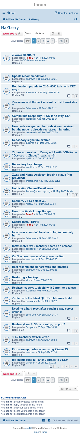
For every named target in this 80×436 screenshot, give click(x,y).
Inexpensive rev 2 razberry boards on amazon (42, 246)
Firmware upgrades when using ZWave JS (40, 349)
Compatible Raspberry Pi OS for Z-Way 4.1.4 (41, 115)
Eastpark (30, 301)
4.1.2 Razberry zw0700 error (30, 337)
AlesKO (29, 204)
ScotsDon (31, 314)
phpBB (28, 428)
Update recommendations (29, 76)
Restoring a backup (25, 277)
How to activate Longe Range (31, 211)
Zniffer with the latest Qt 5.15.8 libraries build (42, 298)
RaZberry (10, 27)
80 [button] (61, 41)
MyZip (29, 158)
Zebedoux (31, 108)
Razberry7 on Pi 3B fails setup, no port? (38, 324)
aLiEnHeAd (31, 92)
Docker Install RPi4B (25, 221)
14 (67, 366)
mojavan (30, 143)
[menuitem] (11, 13)
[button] (27, 40)
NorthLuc (30, 167)
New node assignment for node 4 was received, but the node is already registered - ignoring (43, 128)
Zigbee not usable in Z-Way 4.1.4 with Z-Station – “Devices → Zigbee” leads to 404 (44, 154)
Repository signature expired (31, 140)
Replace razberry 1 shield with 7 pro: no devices (44, 287)
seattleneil (31, 118)
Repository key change (27, 164)
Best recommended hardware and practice (40, 266)
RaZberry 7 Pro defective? (29, 201)
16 (76, 366)
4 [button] (48, 41)
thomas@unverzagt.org (38, 191)
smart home (32, 181)
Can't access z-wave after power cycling (38, 256)
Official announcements (34, 60)
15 (71, 366)
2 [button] (38, 41)
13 (62, 366)
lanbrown (30, 79)
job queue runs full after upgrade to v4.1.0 (40, 359)
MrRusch (30, 362)
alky (28, 280)
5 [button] (52, 41)
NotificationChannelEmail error (32, 188)
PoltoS (29, 57)
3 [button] (43, 41)
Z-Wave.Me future (23, 54)
